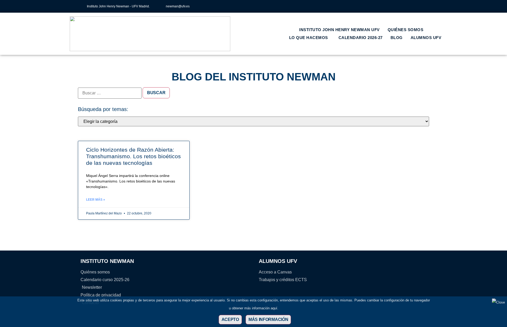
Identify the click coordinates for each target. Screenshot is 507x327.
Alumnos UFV (426, 37)
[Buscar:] (110, 93)
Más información (268, 319)
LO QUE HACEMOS (308, 37)
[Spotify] (425, 6)
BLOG (397, 37)
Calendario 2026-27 (361, 37)
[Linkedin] (408, 6)
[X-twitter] (399, 6)
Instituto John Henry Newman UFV (339, 29)
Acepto (230, 319)
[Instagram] (390, 6)
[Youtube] (416, 6)
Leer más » (95, 199)
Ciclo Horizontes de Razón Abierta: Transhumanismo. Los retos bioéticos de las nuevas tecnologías (133, 156)
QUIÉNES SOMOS (406, 29)
